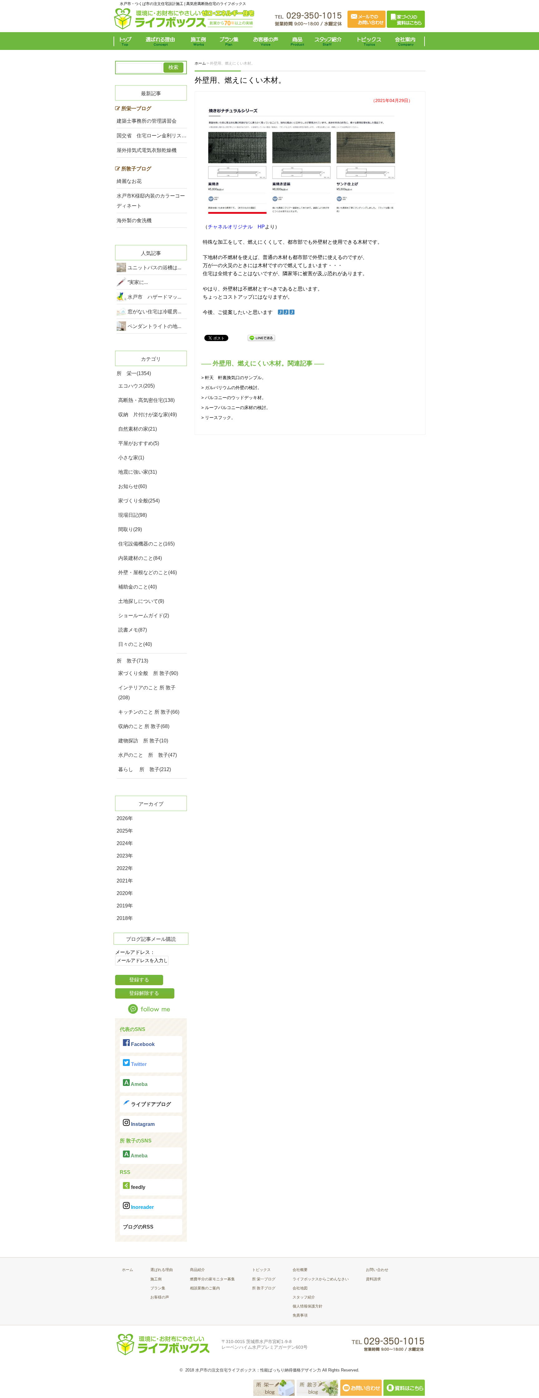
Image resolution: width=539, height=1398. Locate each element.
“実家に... (138, 282)
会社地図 (300, 1288)
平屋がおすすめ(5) (138, 443)
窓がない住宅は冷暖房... (154, 311)
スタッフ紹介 (329, 41)
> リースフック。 (218, 417)
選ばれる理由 (162, 41)
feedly (137, 1187)
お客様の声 (265, 41)
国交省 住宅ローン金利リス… (152, 135)
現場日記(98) (132, 515)
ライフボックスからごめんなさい (321, 1279)
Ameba (139, 1084)
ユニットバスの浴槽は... (154, 267)
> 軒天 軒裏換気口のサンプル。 (233, 377)
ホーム (127, 1270)
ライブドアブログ (150, 1104)
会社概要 (300, 1270)
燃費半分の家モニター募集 (212, 1279)
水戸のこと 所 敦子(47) (147, 755)
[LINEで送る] (261, 337)
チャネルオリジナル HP (236, 226)
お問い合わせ (377, 1270)
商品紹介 (197, 1270)
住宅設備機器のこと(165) (146, 543)
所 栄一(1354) (134, 373)
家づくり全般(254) (139, 500)
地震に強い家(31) (137, 472)
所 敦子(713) (132, 660)
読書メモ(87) (132, 630)
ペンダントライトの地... (154, 326)
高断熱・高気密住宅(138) (146, 400)
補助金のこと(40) (137, 586)
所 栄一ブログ (263, 1279)
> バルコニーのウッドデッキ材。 (233, 397)
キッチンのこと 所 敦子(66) (148, 712)
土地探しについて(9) (141, 601)
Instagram (142, 1124)
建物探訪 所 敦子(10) (143, 740)
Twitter (138, 1064)
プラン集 (229, 41)
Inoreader (142, 1207)
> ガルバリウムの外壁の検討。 (231, 387)
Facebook (142, 1044)
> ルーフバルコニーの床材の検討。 (235, 407)
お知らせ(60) (132, 486)
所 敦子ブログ (263, 1288)
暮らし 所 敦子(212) (144, 769)
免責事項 (300, 1315)
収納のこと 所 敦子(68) (143, 726)
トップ (127, 41)
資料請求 (373, 1279)
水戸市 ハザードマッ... (154, 297)
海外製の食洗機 (134, 220)
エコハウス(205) (136, 386)
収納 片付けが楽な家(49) (147, 414)
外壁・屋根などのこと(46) (147, 572)
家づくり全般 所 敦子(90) (148, 673)
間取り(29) (130, 529)
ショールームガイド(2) (143, 615)
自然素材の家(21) (137, 429)
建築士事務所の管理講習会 (147, 121)
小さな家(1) (131, 457)
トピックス (367, 41)
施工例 (198, 41)
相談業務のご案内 (205, 1288)
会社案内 (406, 41)
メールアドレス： (135, 952)
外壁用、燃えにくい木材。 (240, 80)
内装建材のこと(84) (140, 558)
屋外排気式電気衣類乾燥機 (147, 150)
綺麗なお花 (129, 181)
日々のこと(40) (135, 644)
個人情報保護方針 (308, 1306)
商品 (298, 41)
